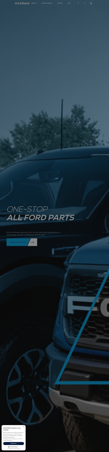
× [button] (23, 426)
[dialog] (14, 437)
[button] (13, 447)
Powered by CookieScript (14, 448)
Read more (9, 440)
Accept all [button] (14, 443)
